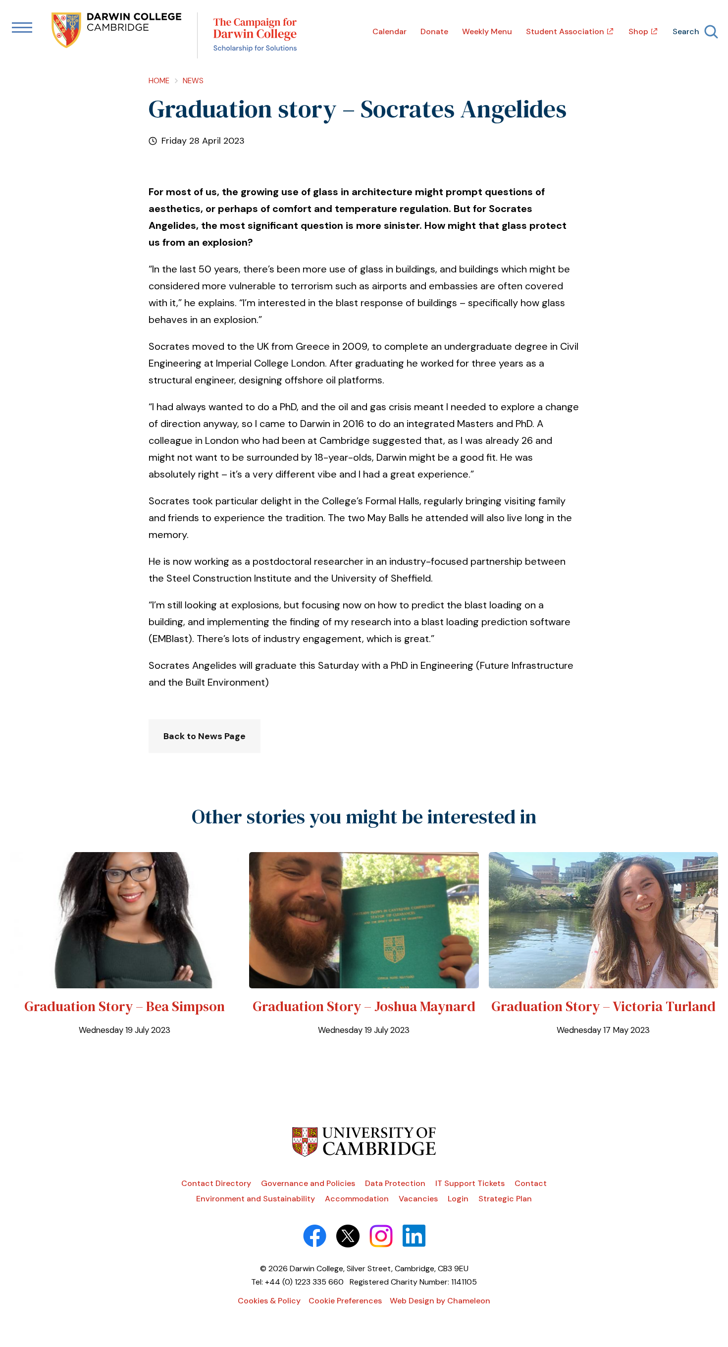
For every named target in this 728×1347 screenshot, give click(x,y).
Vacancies (418, 1198)
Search (686, 31)
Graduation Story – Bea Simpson (124, 1006)
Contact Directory (216, 1183)
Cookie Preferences (345, 1300)
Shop (638, 31)
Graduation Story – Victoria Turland (603, 1006)
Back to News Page (204, 736)
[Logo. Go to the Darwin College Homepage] (117, 31)
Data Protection (395, 1183)
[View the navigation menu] (22, 28)
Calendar (389, 31)
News (193, 81)
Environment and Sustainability (255, 1198)
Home (159, 81)
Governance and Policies (308, 1183)
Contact (531, 1183)
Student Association (565, 31)
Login (458, 1198)
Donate (434, 31)
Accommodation (357, 1198)
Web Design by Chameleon (440, 1300)
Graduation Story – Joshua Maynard (364, 1006)
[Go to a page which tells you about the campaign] (255, 35)
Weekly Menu (487, 31)
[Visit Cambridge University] (364, 1154)
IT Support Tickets (470, 1183)
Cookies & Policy (269, 1300)
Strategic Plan (505, 1198)
